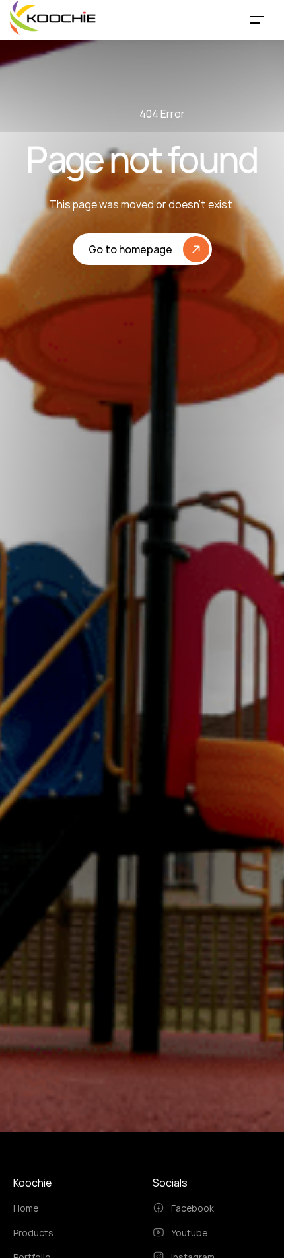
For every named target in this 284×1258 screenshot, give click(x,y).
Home (25, 1208)
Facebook (192, 1208)
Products (33, 1232)
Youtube (189, 1232)
